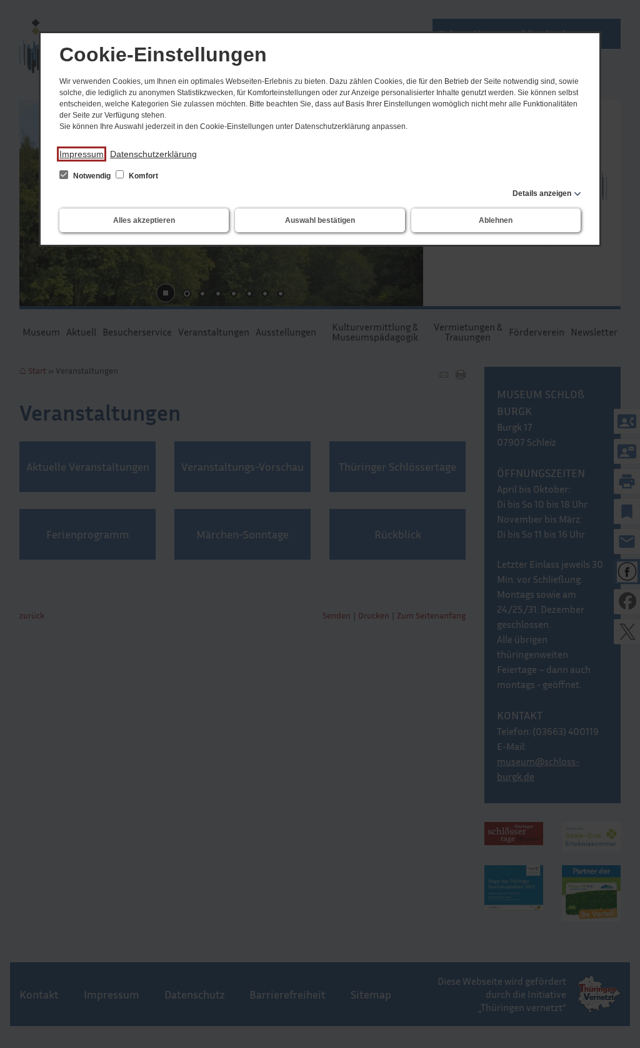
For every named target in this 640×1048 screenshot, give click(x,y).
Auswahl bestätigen (320, 220)
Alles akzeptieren (144, 220)
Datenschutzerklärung (153, 154)
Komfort (142, 176)
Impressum (81, 154)
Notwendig (91, 176)
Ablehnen (495, 220)
